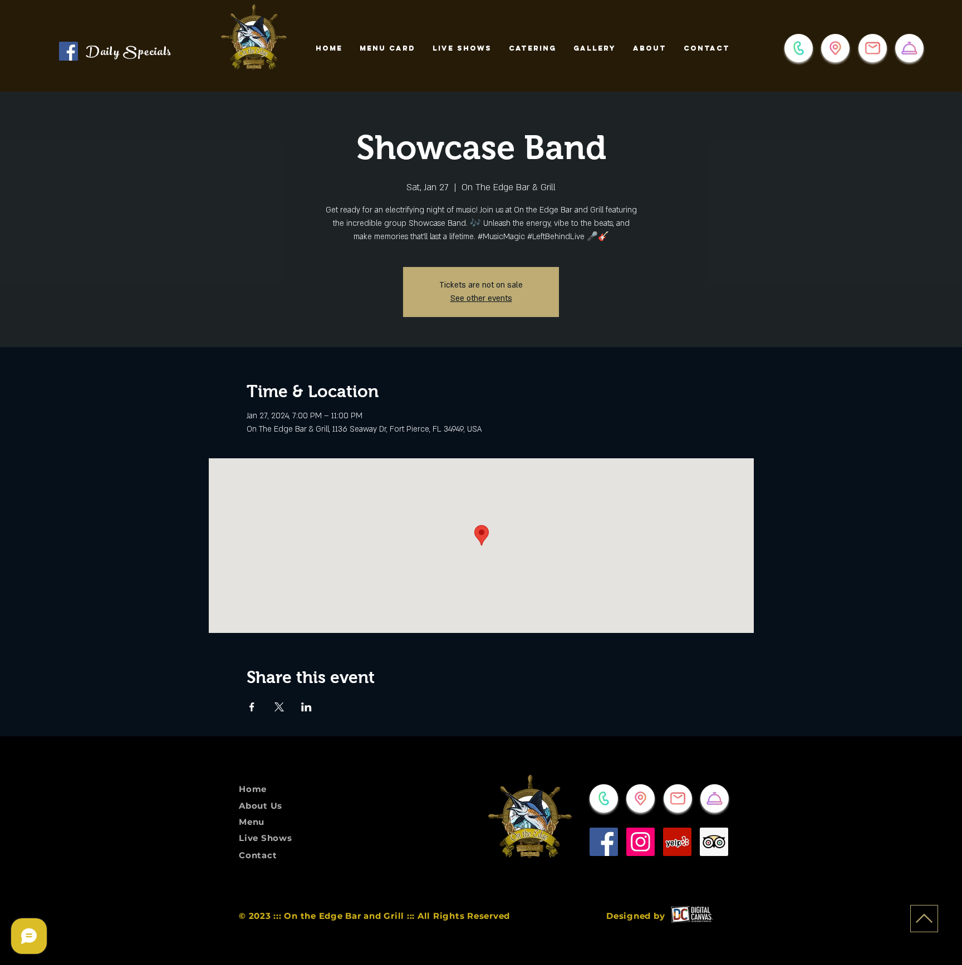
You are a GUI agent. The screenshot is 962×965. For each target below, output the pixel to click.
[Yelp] (677, 842)
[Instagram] (640, 842)
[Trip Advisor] (714, 842)
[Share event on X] (279, 706)
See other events (481, 298)
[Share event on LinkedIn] (306, 706)
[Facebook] (604, 842)
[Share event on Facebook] (252, 706)
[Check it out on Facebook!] (68, 51)
